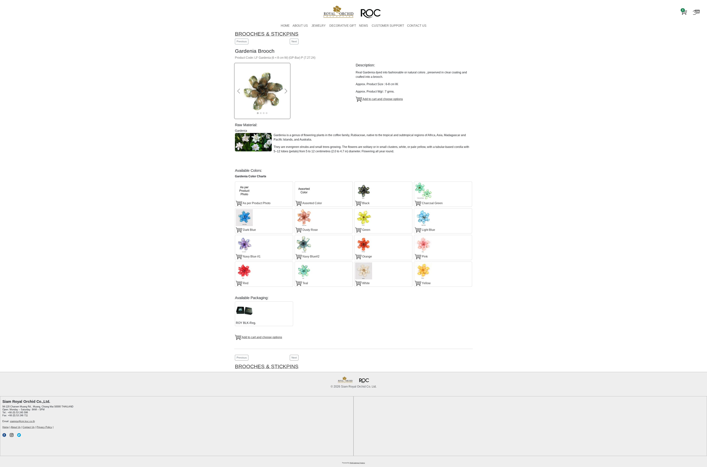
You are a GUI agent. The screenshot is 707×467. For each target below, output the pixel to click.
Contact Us (29, 427)
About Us (16, 427)
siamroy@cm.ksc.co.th (22, 421)
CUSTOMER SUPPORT (388, 25)
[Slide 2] (261, 113)
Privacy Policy (44, 427)
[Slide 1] (258, 113)
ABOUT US (300, 25)
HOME (285, 25)
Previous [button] (242, 41)
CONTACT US (416, 25)
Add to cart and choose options (382, 99)
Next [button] (294, 41)
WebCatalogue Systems (357, 463)
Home (5, 427)
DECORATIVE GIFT (342, 25)
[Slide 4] (267, 113)
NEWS (363, 25)
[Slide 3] (264, 113)
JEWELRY (319, 25)
